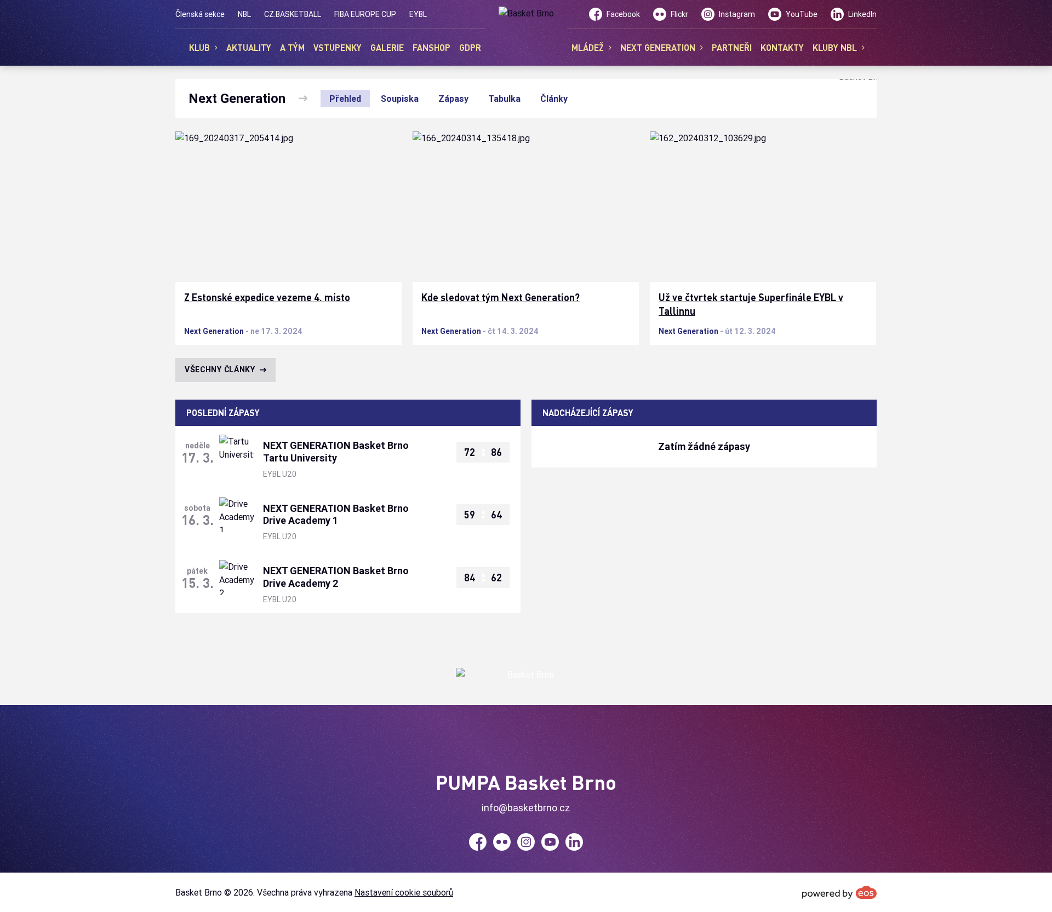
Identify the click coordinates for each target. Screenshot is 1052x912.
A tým (292, 47)
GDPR (470, 47)
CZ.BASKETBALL (292, 14)
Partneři (732, 47)
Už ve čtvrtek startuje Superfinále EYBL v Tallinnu (751, 304)
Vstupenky (337, 47)
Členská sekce (200, 14)
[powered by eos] (839, 892)
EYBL (418, 14)
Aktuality (248, 47)
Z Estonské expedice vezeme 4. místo (267, 297)
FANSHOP (431, 47)
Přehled (345, 98)
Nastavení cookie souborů (404, 892)
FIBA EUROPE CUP (365, 14)
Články (554, 98)
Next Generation (214, 331)
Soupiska (400, 98)
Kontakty (782, 47)
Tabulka (504, 98)
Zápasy (453, 98)
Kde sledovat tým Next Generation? (500, 297)
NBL (244, 14)
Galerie (387, 47)
